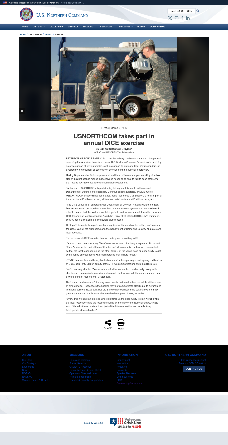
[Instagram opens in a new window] (176, 18)
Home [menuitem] (25, 26)
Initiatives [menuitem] (124, 26)
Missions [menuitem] (88, 26)
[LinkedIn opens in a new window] (188, 18)
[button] (73, 3)
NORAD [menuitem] (141, 26)
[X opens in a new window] (170, 18)
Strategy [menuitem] (73, 26)
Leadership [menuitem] (56, 26)
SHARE (108, 327)
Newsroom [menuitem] (106, 26)
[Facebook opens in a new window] (182, 18)
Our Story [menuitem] (39, 26)
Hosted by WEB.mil (92, 422)
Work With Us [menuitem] (157, 26)
